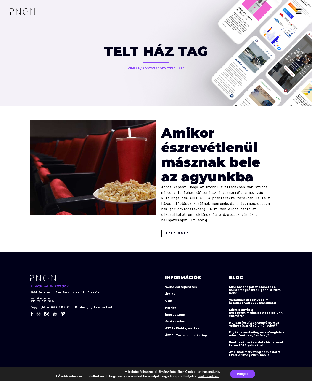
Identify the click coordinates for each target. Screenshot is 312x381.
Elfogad (242, 374)
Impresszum (175, 314)
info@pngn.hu (40, 298)
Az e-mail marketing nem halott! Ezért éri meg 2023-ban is (254, 354)
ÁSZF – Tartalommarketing (186, 335)
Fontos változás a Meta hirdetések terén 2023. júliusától (256, 344)
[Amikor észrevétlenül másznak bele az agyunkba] (93, 167)
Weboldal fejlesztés (181, 287)
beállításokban (208, 376)
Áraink (170, 293)
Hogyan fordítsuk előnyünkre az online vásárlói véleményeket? (254, 324)
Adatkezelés (175, 321)
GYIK (168, 300)
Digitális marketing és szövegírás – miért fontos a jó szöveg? (256, 334)
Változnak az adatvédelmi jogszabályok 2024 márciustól (252, 301)
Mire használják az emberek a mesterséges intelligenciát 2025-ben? (255, 290)
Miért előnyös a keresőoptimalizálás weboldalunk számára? (255, 312)
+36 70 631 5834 (42, 301)
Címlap (134, 68)
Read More (177, 233)
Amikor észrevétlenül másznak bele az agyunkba (210, 155)
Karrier (170, 307)
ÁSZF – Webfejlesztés (182, 328)
